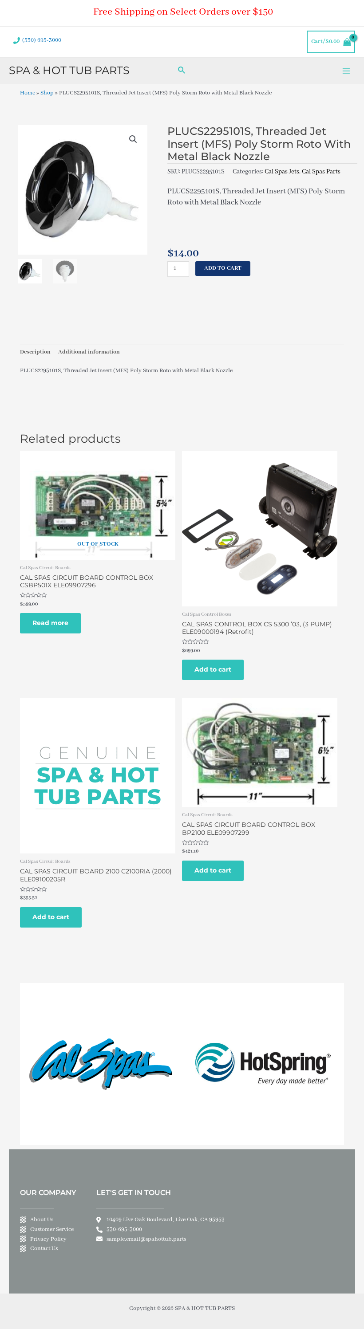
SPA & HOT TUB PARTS (69, 70)
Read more (50, 622)
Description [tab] (35, 352)
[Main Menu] (346, 70)
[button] (133, 139)
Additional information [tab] (89, 352)
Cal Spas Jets (282, 172)
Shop (47, 93)
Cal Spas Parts (321, 172)
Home (27, 93)
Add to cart (222, 268)
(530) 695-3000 (41, 40)
